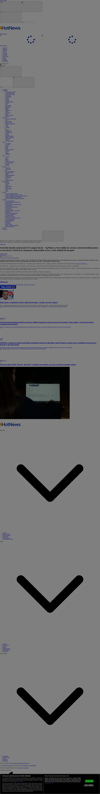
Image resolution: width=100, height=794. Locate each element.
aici (27, 787)
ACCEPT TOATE (89, 781)
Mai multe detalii (20, 781)
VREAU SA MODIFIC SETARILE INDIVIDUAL (89, 785)
